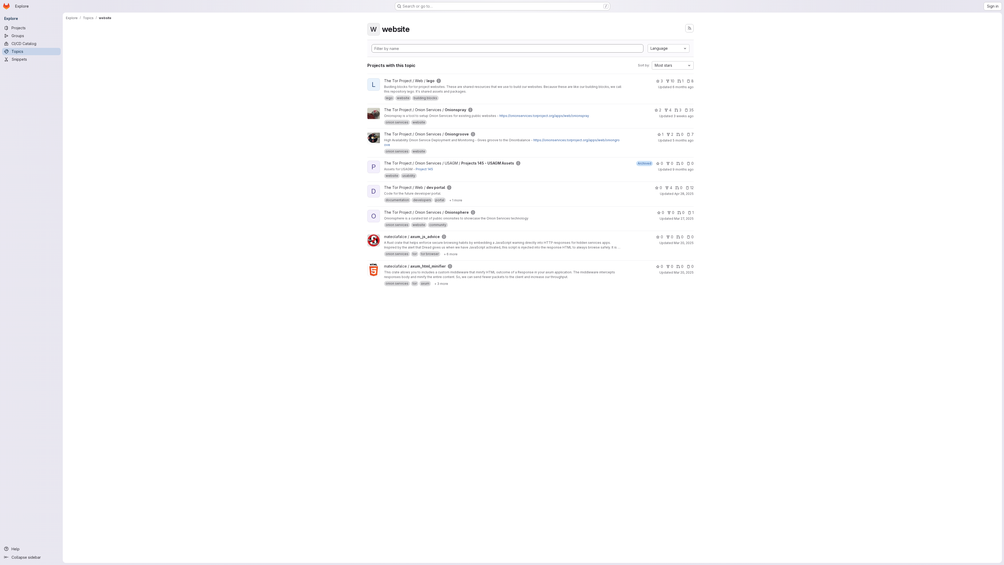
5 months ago (683, 140)
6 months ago (683, 87)
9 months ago (683, 169)
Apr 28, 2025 (684, 194)
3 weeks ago (684, 116)
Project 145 (424, 169)
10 (672, 81)
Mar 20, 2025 (684, 243)
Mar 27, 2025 (684, 219)
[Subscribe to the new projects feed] (689, 28)
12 (692, 187)
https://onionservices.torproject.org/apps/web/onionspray (544, 116)
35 (691, 110)
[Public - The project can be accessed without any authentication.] (439, 81)
